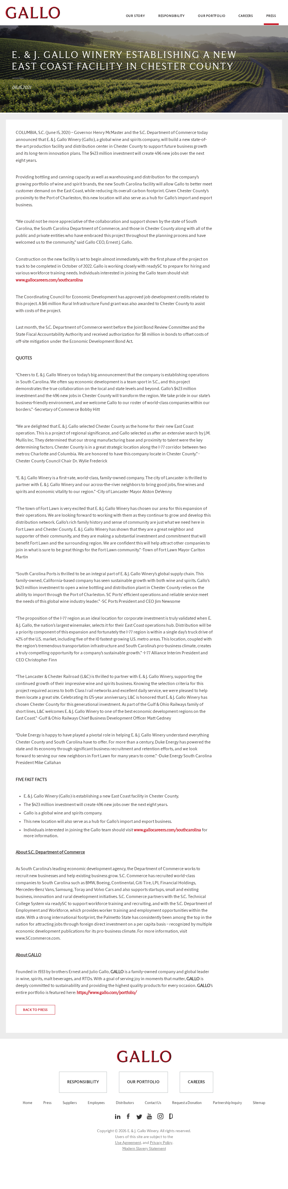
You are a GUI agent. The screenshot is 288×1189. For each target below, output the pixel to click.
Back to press (35, 1009)
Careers (245, 15)
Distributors (125, 1103)
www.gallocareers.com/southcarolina (49, 280)
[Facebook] (130, 1116)
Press (271, 15)
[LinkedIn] (119, 1116)
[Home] (33, 12)
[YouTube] (151, 1116)
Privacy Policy (161, 1143)
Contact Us (153, 1103)
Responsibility (171, 15)
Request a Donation (187, 1103)
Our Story (135, 15)
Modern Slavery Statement (144, 1149)
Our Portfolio (211, 15)
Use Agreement (128, 1143)
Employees (96, 1103)
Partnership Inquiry (227, 1103)
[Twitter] (140, 1116)
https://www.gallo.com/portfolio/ (107, 993)
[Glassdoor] (171, 1116)
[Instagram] (162, 1116)
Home (27, 1103)
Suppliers (70, 1103)
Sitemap (259, 1103)
